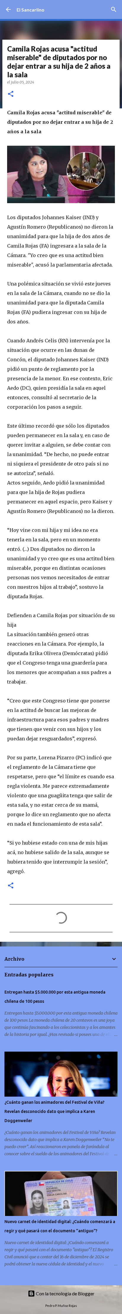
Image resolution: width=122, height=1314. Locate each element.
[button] (10, 94)
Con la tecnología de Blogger (64, 1293)
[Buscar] (113, 9)
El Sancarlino (30, 9)
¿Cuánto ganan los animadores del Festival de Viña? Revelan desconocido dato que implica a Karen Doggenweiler (54, 1111)
